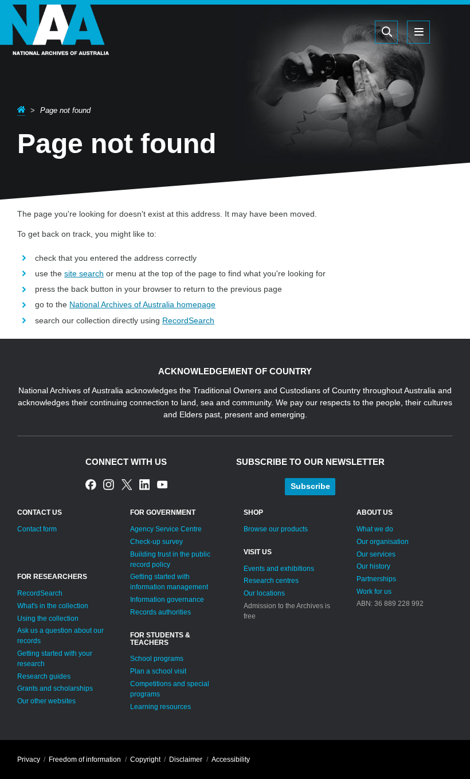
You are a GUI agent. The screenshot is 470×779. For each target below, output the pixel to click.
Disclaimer (185, 759)
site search (84, 273)
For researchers (52, 577)
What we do (375, 529)
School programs (156, 659)
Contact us (39, 512)
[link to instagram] (108, 484)
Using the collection (48, 618)
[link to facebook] (90, 484)
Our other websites (46, 701)
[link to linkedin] (144, 484)
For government (162, 512)
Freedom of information (85, 759)
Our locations (264, 593)
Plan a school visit (158, 671)
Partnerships (376, 579)
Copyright (145, 759)
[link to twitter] (127, 484)
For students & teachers (160, 639)
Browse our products (276, 529)
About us (375, 512)
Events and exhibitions (279, 569)
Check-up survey (156, 542)
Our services (376, 554)
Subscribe (310, 486)
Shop (253, 512)
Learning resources (160, 707)
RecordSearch (188, 320)
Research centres (271, 581)
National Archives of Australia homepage (142, 304)
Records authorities (160, 612)
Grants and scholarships (55, 688)
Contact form (37, 529)
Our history (373, 566)
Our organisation (383, 542)
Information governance (167, 600)
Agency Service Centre (166, 529)
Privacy (28, 759)
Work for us (374, 592)
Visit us (258, 552)
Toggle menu (418, 32)
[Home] (54, 45)
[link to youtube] (162, 484)
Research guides (43, 676)
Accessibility (230, 759)
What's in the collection (52, 606)
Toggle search (386, 32)
